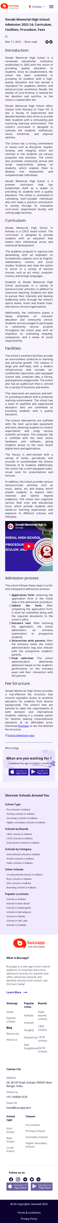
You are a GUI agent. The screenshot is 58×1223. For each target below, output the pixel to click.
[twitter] (51, 42)
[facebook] (47, 42)
